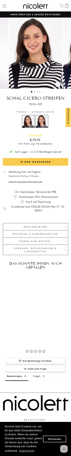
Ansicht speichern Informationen (25, 181)
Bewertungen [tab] (14, 376)
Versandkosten (44, 143)
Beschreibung (35, 226)
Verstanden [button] (54, 439)
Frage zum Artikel (35, 241)
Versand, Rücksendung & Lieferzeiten (35, 250)
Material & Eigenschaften (35, 234)
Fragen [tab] (36, 376)
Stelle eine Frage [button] (37, 368)
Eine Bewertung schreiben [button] (37, 360)
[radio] (28, 121)
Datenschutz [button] (27, 450)
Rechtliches (34, 419)
